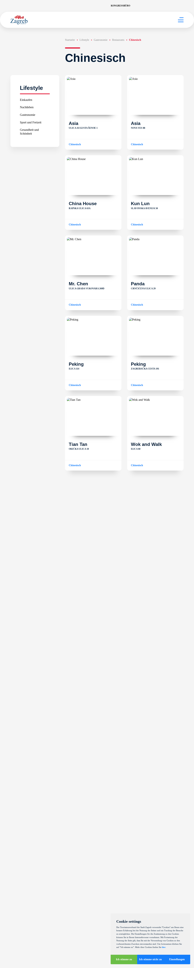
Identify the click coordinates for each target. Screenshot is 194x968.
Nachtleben (27, 107)
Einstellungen (177, 959)
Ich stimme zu (124, 959)
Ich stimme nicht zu (150, 959)
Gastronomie (27, 114)
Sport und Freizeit (30, 122)
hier (164, 947)
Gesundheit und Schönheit (29, 131)
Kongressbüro (120, 5)
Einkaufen (26, 99)
